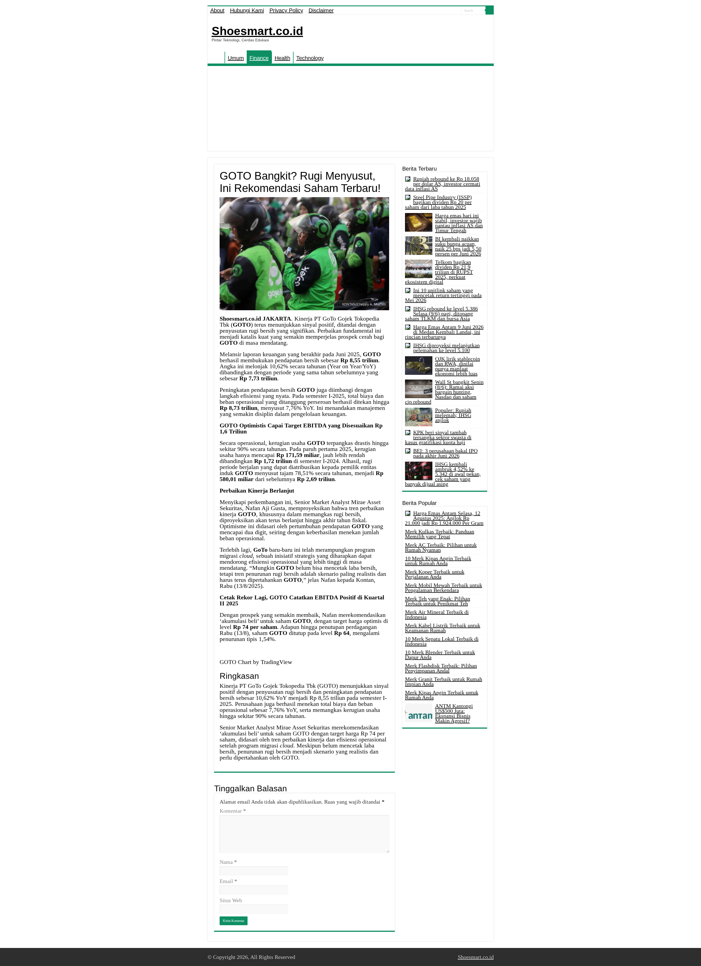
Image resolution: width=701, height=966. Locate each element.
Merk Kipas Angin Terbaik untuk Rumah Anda (441, 694)
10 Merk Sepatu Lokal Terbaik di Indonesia (442, 641)
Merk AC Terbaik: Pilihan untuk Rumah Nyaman (441, 547)
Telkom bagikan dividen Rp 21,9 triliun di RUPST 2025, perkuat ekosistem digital (439, 272)
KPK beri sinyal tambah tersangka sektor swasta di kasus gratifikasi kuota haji (438, 437)
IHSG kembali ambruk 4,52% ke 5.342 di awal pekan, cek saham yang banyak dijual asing (443, 474)
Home (217, 57)
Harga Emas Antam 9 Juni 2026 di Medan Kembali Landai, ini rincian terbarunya (444, 332)
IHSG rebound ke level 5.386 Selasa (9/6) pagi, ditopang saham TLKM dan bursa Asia (441, 313)
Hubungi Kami (247, 10)
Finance (259, 58)
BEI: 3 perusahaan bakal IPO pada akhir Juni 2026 (445, 453)
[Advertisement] (351, 109)
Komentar (233, 811)
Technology (310, 58)
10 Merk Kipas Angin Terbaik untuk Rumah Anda (438, 560)
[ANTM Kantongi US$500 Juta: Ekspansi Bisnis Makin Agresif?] (418, 712)
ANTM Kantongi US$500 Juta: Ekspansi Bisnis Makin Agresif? (454, 713)
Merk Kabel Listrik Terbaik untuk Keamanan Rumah (442, 627)
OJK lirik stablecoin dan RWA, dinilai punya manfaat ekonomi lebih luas (457, 366)
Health (282, 58)
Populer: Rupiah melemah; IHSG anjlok (453, 415)
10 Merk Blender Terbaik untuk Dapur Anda (440, 654)
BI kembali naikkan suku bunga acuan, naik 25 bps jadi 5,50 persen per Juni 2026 (458, 246)
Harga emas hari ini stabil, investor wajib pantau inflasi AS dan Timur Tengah (459, 222)
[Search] (489, 10)
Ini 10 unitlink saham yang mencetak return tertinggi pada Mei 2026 (443, 295)
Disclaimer (321, 10)
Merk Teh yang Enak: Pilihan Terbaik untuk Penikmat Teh (437, 601)
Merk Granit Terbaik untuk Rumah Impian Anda (443, 681)
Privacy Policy (286, 10)
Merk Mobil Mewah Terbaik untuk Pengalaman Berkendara (443, 587)
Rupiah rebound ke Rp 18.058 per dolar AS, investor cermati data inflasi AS (442, 184)
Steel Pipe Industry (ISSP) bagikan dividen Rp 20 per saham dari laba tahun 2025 (438, 202)
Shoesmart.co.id (257, 31)
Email (228, 881)
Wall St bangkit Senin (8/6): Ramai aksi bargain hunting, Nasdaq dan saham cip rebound (444, 392)
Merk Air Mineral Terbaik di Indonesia (437, 614)
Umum (236, 58)
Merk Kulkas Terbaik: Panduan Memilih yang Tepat (439, 533)
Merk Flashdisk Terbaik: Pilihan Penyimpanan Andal (441, 668)
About (217, 10)
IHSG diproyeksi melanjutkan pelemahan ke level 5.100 (446, 347)
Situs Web (231, 900)
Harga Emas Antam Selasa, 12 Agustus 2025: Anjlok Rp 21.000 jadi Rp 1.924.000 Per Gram (444, 518)
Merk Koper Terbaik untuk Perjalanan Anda (434, 574)
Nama (228, 862)
